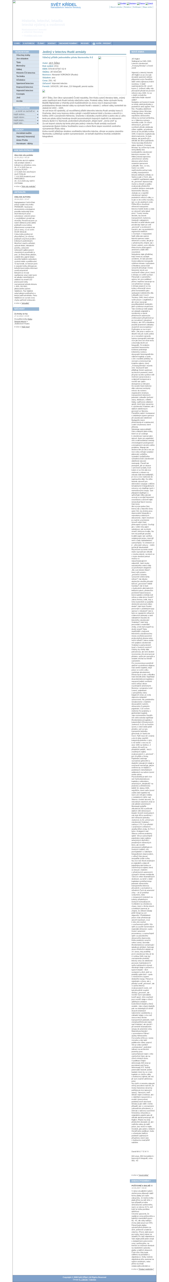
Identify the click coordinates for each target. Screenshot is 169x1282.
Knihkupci (137, 7)
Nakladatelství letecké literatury (66, 7)
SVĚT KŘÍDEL (64, 4)
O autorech (28, 43)
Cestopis (20, 94)
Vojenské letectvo (24, 90)
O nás (17, 43)
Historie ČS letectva (25, 73)
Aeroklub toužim (24, 133)
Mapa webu (147, 7)
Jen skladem (22, 58)
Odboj (19, 69)
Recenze (85, 43)
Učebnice (20, 80)
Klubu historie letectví (23, 320)
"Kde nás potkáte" (28, 186)
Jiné (18, 97)
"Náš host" (25, 327)
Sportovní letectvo (25, 83)
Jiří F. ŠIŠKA (54, 63)
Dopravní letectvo (24, 87)
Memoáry (20, 66)
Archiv (19, 101)
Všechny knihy (23, 55)
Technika (20, 76)
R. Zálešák (83, 1280)
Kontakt (52, 43)
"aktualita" (25, 303)
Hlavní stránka (116, 7)
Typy (18, 62)
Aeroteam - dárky (24, 143)
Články (41, 43)
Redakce (127, 7)
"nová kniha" (143, 1175)
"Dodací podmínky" (146, 1269)
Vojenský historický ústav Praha (25, 138)
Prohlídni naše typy (33, 36)
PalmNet (92, 1280)
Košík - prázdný (101, 43)
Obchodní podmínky (68, 43)
